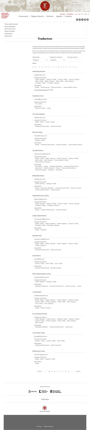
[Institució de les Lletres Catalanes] (50, 391)
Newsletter (70, 14)
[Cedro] (32, 391)
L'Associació (23, 16)
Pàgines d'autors (37, 16)
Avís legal (38, 426)
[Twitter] (77, 20)
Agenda (59, 16)
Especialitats (36, 57)
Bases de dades (10, 31)
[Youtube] (87, 20)
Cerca (34, 63)
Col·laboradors (45, 399)
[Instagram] (80, 20)
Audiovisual (8, 36)
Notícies (50, 16)
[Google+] (85, 20)
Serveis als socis (10, 29)
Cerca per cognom (72, 57)
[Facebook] (82, 20)
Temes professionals (11, 24)
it (88, 14)
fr (82, 14)
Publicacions (9, 33)
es (79, 14)
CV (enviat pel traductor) (41, 90)
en (85, 14)
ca (76, 14)
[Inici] (6, 15)
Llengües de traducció (56, 57)
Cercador (62, 14)
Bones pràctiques (10, 26)
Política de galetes (48, 426)
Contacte (68, 16)
